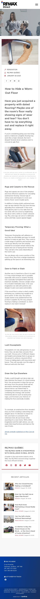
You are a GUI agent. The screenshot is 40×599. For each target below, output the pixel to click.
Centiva (24, 596)
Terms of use (25, 592)
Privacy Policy (15, 592)
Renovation (12, 69)
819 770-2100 (11, 568)
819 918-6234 (12, 570)
